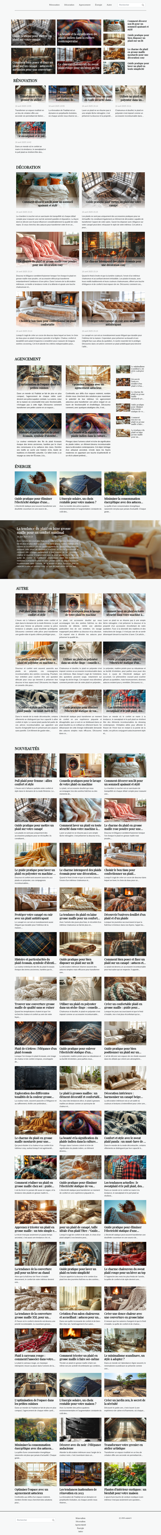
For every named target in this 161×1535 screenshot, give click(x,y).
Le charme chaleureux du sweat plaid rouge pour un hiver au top (78, 66)
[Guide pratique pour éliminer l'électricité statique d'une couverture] (36, 483)
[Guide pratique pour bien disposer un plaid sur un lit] (114, 40)
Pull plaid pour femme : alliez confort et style (36, 612)
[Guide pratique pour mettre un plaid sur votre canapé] (113, 190)
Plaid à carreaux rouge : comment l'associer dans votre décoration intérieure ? (34, 1359)
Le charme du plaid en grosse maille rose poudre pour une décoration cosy (48, 263)
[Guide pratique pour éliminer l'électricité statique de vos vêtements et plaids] (123, 408)
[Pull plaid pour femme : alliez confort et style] (36, 605)
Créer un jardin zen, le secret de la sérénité (124, 1401)
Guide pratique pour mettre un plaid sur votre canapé (32, 37)
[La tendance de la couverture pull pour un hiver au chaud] (36, 1254)
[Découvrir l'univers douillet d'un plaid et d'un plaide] (123, 382)
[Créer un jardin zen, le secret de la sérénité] (125, 1385)
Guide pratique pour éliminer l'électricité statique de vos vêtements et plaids (137, 410)
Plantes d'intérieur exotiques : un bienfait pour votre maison (125, 1491)
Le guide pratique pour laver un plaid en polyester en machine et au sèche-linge (36, 662)
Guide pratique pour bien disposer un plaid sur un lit (138, 37)
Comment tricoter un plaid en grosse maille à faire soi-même (137, 422)
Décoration (69, 5)
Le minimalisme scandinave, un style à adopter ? (138, 370)
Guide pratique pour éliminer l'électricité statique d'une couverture (33, 502)
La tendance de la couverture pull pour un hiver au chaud (33, 1270)
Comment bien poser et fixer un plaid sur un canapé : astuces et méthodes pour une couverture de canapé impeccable (33, 67)
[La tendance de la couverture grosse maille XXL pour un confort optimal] (36, 1298)
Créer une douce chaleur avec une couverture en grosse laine (124, 1315)
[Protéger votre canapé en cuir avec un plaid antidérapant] (113, 309)
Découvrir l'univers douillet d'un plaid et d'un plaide (136, 383)
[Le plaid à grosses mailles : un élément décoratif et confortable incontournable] (80, 1078)
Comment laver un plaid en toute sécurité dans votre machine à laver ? (97, 99)
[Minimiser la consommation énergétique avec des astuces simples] (125, 483)
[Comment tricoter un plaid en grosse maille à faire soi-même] (123, 420)
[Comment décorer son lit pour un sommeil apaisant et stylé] (114, 25)
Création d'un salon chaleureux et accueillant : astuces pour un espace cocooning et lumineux (79, 1317)
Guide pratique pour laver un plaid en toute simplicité (138, 66)
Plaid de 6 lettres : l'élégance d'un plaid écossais (36, 1050)
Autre (109, 5)
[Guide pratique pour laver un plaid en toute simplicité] (114, 68)
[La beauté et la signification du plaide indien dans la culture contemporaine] (88, 426)
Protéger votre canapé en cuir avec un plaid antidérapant (113, 322)
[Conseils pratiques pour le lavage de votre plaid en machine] (80, 605)
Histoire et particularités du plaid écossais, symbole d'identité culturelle (39, 435)
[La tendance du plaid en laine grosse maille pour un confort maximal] (123, 433)
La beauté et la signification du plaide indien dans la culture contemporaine (77, 37)
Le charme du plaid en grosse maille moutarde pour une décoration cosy (138, 53)
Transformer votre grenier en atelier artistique (31, 99)
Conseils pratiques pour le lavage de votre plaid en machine (80, 612)
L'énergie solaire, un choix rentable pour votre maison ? (78, 500)
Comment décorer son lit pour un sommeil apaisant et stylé (138, 25)
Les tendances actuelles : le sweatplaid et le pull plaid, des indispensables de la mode (124, 710)
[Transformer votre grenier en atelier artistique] (125, 1429)
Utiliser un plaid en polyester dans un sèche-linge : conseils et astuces (131, 101)
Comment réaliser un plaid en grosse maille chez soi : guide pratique (34, 1186)
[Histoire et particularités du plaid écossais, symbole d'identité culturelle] (39, 426)
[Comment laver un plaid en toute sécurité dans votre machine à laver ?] (124, 605)
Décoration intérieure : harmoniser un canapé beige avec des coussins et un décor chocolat (122, 1098)
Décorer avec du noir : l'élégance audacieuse (80, 1446)
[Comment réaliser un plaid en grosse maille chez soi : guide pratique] (36, 1167)
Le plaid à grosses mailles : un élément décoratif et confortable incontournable (80, 1096)
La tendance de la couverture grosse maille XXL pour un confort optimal (33, 1317)
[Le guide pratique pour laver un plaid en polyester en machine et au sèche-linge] (36, 653)
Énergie (98, 5)
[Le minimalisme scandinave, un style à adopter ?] (123, 369)
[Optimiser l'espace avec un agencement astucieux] (88, 378)
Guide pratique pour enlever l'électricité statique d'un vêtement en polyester (124, 662)
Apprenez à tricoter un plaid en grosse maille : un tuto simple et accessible (35, 1230)
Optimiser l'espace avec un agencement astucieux (88, 386)
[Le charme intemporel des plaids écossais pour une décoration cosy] (113, 250)
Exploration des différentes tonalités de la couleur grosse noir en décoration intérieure (33, 1096)
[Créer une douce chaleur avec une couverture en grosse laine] (125, 1298)
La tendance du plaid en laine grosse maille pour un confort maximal (137, 436)
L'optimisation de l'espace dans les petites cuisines (39, 386)
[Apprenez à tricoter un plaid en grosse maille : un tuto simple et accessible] (36, 1212)
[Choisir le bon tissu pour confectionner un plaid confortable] (47, 309)
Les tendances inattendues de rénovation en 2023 (64, 99)
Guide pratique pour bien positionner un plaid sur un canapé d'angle (121, 1052)
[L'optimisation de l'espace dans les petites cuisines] (39, 378)
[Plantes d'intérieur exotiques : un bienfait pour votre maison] (125, 1474)
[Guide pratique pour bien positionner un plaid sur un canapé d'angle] (125, 1033)
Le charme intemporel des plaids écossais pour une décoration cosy (113, 263)
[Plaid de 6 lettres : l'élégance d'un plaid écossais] (36, 1033)
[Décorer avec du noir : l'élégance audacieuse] (80, 1429)
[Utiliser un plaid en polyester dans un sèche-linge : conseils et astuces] (80, 653)
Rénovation (54, 5)
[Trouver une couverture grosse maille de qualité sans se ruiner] (36, 989)
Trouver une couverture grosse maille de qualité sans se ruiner (35, 1005)
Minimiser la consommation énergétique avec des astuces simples (122, 502)
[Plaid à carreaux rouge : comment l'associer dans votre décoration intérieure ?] (36, 1340)
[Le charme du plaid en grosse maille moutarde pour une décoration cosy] (114, 54)
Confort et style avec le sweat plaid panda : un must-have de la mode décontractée (36, 710)
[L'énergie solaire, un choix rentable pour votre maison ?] (80, 483)
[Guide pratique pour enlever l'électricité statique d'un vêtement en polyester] (124, 653)
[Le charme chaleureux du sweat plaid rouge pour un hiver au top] (125, 1254)
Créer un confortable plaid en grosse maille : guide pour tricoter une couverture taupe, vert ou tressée (123, 1009)
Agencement (84, 5)
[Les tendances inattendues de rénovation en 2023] (80, 1474)
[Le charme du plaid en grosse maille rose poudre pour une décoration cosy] (47, 250)
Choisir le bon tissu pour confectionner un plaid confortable (47, 322)
